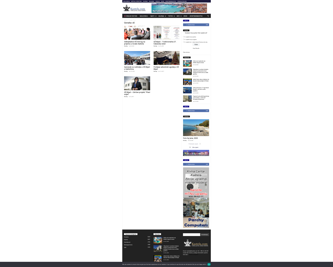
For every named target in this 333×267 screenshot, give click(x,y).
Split (125, 247)
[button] (208, 16)
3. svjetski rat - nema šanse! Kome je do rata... (196, 42)
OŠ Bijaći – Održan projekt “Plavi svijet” (137, 93)
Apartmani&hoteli (170, 1)
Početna (125, 20)
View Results (196, 48)
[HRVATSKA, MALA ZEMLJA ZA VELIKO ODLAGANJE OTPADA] (187, 82)
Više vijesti (194, 147)
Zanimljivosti (127, 242)
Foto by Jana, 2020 (190, 138)
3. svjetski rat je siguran (191, 39)
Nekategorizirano (128, 244)
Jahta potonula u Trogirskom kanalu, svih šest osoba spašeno (201, 89)
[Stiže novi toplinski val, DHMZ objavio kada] (187, 63)
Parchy (126, 46)
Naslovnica (126, 1)
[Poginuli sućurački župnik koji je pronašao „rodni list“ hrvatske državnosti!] (187, 98)
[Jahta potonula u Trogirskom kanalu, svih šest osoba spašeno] (187, 90)
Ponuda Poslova (182, 1)
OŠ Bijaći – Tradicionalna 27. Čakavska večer (165, 43)
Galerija (145, 1)
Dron (162, 1)
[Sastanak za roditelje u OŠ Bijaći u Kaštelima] (137, 58)
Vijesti (152, 16)
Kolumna (151, 1)
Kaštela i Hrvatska (136, 1)
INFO (178, 16)
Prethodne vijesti (194, 144)
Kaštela (126, 239)
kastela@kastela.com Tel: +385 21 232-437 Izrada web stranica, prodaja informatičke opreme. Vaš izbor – (195, 252)
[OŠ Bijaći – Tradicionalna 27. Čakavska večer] (167, 33)
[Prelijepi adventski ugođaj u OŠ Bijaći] (167, 58)
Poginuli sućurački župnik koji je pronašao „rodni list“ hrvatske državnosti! (201, 97)
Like (207, 24)
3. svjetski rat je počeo (190, 37)
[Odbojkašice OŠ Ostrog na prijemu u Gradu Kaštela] (137, 33)
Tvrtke (170, 16)
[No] (331, 264)
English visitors (131, 16)
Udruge (157, 1)
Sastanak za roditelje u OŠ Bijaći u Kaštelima (137, 68)
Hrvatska (126, 237)
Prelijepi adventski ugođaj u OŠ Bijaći (166, 68)
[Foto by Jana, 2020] (196, 127)
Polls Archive (186, 52)
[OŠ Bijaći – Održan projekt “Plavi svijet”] (137, 83)
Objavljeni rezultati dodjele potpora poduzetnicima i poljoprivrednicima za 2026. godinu (200, 72)
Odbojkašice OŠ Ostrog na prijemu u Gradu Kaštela (134, 43)
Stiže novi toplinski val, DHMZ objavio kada (199, 61)
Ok (209, 264)
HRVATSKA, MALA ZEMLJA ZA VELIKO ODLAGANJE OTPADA (201, 80)
